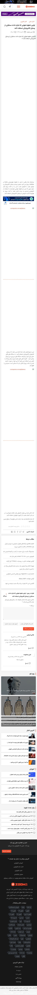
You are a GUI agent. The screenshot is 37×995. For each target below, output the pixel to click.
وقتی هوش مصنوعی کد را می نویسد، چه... (18, 801)
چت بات (22, 953)
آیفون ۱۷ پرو (27, 914)
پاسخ (29, 648)
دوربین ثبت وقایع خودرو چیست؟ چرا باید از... (17, 742)
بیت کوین (17, 928)
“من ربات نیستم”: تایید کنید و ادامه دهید (20, 824)
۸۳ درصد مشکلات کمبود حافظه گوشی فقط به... (17, 781)
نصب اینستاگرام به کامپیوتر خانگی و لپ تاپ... (19, 816)
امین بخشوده (30, 32)
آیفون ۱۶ (21, 911)
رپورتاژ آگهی (18, 978)
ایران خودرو (14, 921)
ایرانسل (29, 925)
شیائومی (28, 939)
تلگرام (10, 928)
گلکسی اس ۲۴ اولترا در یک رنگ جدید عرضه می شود (19, 583)
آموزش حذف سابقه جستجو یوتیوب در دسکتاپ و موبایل (18, 878)
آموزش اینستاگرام (14, 907)
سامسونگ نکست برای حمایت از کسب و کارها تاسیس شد (18, 552)
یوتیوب (17, 956)
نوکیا (20, 942)
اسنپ (27, 918)
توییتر (28, 932)
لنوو (22, 939)
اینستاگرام (12, 925)
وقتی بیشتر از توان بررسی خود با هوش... (18, 774)
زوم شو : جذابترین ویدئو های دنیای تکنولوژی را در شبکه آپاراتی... (21, 692)
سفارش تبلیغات (19, 967)
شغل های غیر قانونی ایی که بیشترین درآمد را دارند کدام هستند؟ (19, 724)
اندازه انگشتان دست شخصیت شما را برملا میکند (23, 713)
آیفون (27, 911)
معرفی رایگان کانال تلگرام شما (23, 812)
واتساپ (27, 949)
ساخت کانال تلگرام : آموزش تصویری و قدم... (20, 820)
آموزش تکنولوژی (18, 863)
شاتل (9, 935)
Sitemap (18, 982)
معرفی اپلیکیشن (18, 874)
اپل (21, 921)
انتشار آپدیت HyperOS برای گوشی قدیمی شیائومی (20, 574)
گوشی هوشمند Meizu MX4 (26, 579)
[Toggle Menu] (18, 6)
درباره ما (18, 970)
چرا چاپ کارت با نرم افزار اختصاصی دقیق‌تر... (18, 749)
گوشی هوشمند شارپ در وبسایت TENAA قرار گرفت (20, 561)
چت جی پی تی (13, 953)
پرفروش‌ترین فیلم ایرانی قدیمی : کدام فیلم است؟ (22, 719)
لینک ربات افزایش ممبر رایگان (23, 833)
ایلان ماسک (21, 925)
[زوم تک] (30, 6)
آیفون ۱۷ (13, 911)
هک (11, 946)
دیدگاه (32, 606)
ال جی (21, 918)
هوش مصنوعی (20, 946)
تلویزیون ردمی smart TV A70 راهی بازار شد (22, 556)
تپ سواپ (21, 932)
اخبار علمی (31, 22)
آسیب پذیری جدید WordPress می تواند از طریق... (16, 794)
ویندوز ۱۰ (13, 949)
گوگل (23, 956)
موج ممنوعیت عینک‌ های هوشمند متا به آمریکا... (17, 736)
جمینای (30, 935)
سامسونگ (22, 935)
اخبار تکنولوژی (18, 871)
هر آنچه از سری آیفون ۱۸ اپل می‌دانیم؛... (19, 762)
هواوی (28, 946)
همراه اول (13, 942)
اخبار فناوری (24, 22)
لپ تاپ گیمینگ (14, 939)
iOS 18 (29, 907)
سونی (15, 935)
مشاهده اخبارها (6, 851)
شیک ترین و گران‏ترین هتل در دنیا (26, 716)
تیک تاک (13, 932)
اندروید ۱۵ (14, 918)
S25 (23, 907)
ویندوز (20, 949)
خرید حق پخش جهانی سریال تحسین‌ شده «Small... (15, 756)
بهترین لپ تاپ (27, 928)
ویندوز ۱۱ (29, 953)
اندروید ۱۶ (27, 921)
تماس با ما (18, 974)
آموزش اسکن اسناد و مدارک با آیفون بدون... (17, 788)
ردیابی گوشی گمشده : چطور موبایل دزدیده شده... (18, 829)
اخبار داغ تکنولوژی (18, 867)
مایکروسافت (27, 942)
